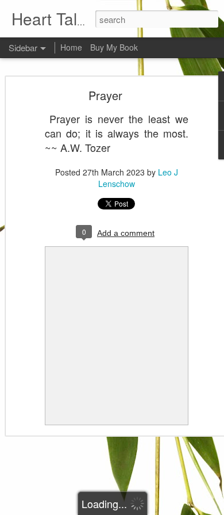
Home (71, 47)
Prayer (105, 95)
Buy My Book (114, 47)
